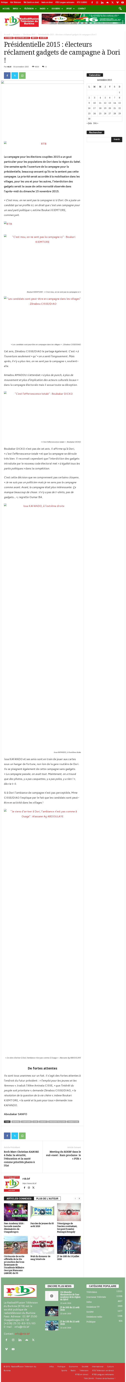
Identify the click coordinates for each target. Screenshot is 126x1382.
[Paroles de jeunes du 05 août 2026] (42, 1212)
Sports (64, 1370)
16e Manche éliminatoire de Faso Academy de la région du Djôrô (70, 1296)
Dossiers (56, 9)
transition (73, 1122)
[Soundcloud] (107, 2)
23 (89, 113)
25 (100, 113)
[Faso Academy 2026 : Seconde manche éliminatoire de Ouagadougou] (16, 1212)
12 (105, 103)
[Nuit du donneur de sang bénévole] (42, 1245)
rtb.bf (9, 67)
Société (43, 38)
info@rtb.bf (22, 1333)
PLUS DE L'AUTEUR (47, 1198)
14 (115, 103)
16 (89, 108)
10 (94, 103)
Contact (82, 9)
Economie (73, 1366)
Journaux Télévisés (96, 1297)
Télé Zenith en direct (31, 2)
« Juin (89, 123)
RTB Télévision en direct (103, 1370)
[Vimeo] (117, 2)
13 (110, 103)
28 (115, 113)
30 (89, 119)
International (97, 1366)
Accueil (6, 9)
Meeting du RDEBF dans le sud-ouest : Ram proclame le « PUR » (63, 1155)
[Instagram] (97, 2)
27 (110, 113)
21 (115, 108)
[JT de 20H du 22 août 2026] (51, 1311)
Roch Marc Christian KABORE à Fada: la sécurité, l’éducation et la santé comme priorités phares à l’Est (21, 1158)
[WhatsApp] (22, 75)
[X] (112, 2)
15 (119, 103)
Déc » (95, 123)
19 (105, 108)
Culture (110, 1366)
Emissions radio (94, 1317)
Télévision (29, 9)
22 (119, 108)
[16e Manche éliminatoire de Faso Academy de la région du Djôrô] (51, 1296)
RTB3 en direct (81, 1374)
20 (110, 108)
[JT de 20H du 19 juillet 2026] (69, 1245)
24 (94, 113)
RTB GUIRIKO (82, 2)
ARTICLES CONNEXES (19, 1198)
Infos (15, 9)
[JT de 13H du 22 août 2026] (51, 1325)
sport (69, 9)
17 (94, 108)
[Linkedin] (102, 2)
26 (105, 113)
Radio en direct (47, 2)
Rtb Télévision (15, 2)
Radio (42, 9)
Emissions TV (93, 1307)
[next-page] (79, 1198)
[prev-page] (75, 1198)
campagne (26, 1122)
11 (100, 103)
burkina (16, 1122)
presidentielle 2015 (57, 1122)
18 (100, 108)
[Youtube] (123, 2)
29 (119, 113)
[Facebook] (92, 2)
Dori (35, 1122)
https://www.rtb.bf (29, 1183)
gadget (43, 1122)
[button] (120, 8)
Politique (4, 2)
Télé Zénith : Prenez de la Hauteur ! (99, 1378)
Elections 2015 (29, 35)
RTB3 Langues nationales (64, 2)
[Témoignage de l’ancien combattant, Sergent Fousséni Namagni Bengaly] (69, 1212)
